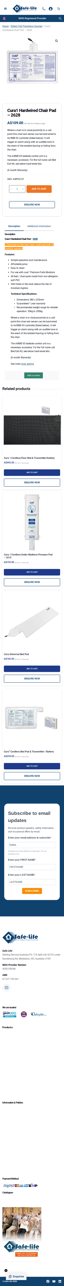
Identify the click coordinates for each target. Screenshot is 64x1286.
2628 (35, 239)
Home (5, 26)
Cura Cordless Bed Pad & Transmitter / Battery (29, 751)
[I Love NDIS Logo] (4, 18)
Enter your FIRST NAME (21, 860)
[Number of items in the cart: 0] (58, 8)
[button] (56, 41)
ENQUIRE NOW (32, 482)
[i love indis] (24, 1014)
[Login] (50, 8)
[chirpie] (39, 1014)
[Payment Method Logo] (20, 1186)
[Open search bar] (60, 18)
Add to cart (39, 188)
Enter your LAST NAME (21, 875)
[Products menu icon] (44, 9)
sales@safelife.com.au (23, 988)
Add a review (33, 375)
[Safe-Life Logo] (25, 8)
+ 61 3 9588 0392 (21, 999)
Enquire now (32, 204)
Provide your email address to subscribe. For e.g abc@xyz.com (27, 852)
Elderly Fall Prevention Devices (26, 26)
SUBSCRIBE (32, 891)
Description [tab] (14, 226)
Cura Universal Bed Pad (16, 654)
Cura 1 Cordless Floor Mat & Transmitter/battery (29, 458)
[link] (32, 18)
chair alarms (27, 363)
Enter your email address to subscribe (29, 837)
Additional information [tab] (39, 226)
